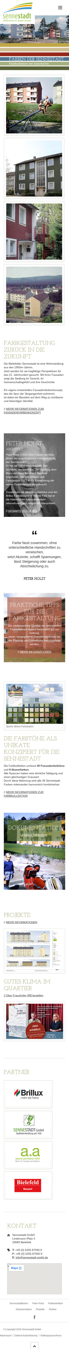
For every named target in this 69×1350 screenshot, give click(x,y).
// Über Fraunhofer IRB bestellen (23, 995)
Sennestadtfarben (19, 1303)
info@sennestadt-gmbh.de (32, 1257)
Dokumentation (24, 1309)
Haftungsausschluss (51, 1335)
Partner (53, 1309)
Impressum (6, 1335)
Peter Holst (38, 1303)
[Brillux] (28, 1094)
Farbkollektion (55, 1303)
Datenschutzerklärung (25, 1335)
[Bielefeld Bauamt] (28, 1185)
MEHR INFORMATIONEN (35, 651)
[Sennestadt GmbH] (28, 1125)
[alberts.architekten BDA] (28, 1155)
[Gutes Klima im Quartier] (34, 1021)
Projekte (40, 1309)
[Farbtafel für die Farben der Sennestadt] (34, 704)
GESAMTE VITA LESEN (22, 510)
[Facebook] (34, 1317)
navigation (60, 7)
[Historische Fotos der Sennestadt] (34, 105)
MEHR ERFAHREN (35, 835)
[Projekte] (34, 951)
